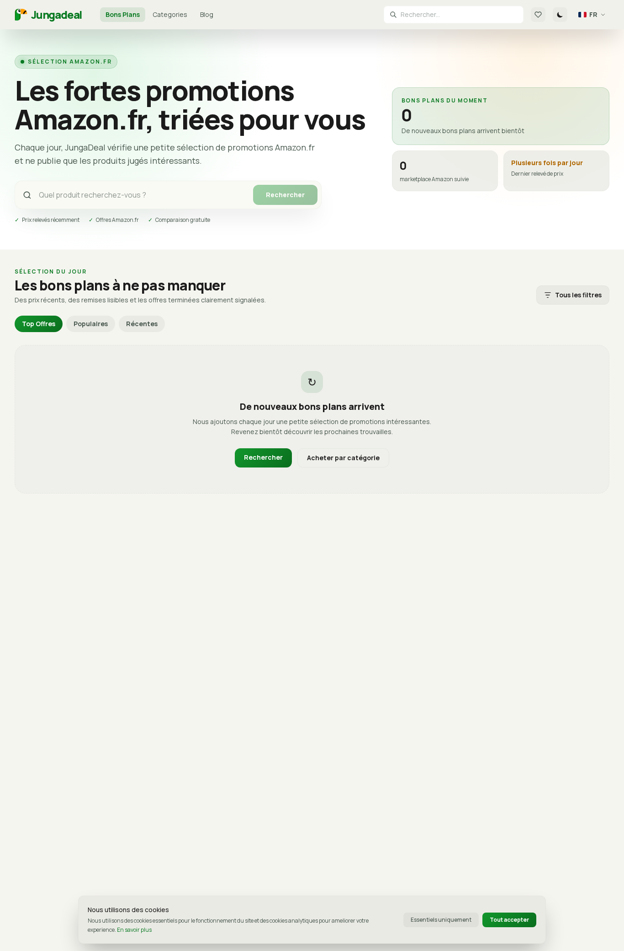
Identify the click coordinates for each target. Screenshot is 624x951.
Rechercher (285, 194)
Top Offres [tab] (38, 323)
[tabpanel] (312, 419)
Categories (170, 14)
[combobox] (459, 14)
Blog (206, 14)
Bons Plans (123, 14)
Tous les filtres (578, 294)
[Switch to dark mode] (560, 14)
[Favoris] (538, 14)
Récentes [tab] (142, 323)
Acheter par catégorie (343, 457)
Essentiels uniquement (441, 920)
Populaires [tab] (91, 323)
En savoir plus (134, 930)
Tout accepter (509, 920)
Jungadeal (56, 14)
